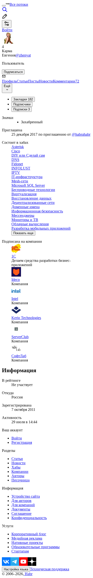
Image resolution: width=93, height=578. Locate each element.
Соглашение (21, 513)
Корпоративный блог (28, 534)
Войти (16, 438)
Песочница (20, 480)
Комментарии (66, 81)
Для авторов (21, 501)
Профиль (9, 81)
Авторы (17, 476)
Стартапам (20, 551)
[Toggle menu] (4, 5)
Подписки (21, 109)
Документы (20, 509)
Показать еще (23, 233)
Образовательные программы (35, 547)
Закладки (23, 99)
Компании (19, 472)
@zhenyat (23, 55)
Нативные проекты (27, 543)
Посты (33, 81)
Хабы (16, 467)
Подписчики (22, 104)
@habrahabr (81, 134)
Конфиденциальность (29, 518)
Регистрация (21, 442)
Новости (46, 81)
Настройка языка (16, 569)
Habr (28, 574)
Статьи (22, 81)
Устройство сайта (25, 496)
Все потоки (19, 4)
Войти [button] (7, 30)
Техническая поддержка (49, 569)
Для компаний (23, 505)
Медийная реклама (26, 538)
